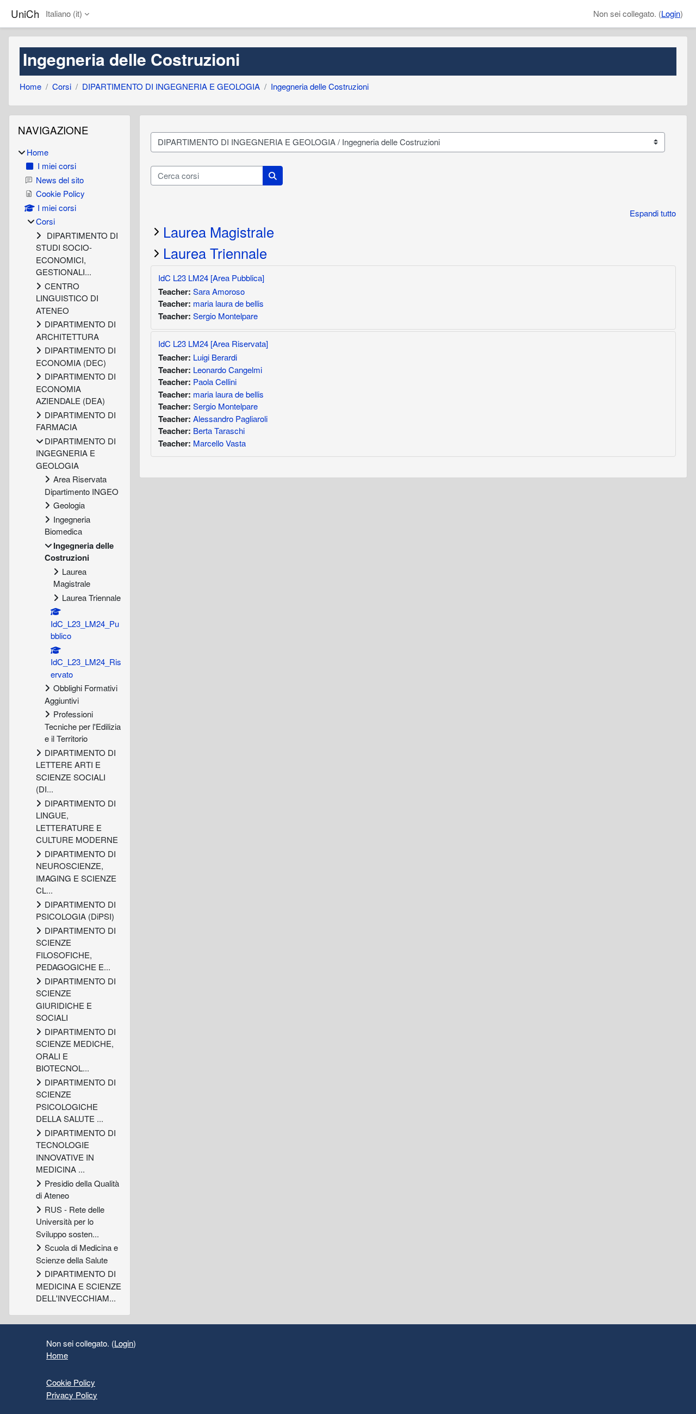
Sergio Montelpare (225, 315)
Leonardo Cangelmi (227, 369)
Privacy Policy (71, 1394)
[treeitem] (69, 725)
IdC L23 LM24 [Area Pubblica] (211, 277)
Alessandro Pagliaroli (230, 418)
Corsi (61, 86)
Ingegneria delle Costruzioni (320, 86)
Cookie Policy (70, 1382)
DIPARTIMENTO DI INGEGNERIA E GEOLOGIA (171, 86)
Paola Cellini (215, 381)
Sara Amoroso (219, 291)
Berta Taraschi (219, 430)
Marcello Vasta (219, 443)
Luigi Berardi (215, 357)
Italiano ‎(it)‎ (64, 13)
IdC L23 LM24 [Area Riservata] (213, 343)
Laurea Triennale (215, 253)
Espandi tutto (653, 213)
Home (30, 86)
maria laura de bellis (228, 303)
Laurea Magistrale (218, 231)
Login (670, 13)
